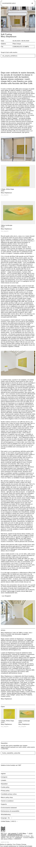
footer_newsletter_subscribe (11, 753)
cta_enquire (4, 195)
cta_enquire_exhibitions (9, 56)
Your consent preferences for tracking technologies (16, 846)
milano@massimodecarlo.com (15, 835)
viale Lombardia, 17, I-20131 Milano (17, 833)
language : (4, 818)
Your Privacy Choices (19, 844)
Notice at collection (6, 844)
